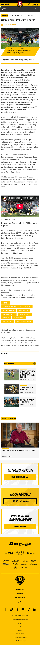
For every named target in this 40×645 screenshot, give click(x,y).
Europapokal (19, 318)
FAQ (20, 626)
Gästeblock (23, 310)
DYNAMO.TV (20, 589)
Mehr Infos (20, 526)
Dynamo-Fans (8, 310)
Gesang (6, 318)
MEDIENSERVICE (20, 597)
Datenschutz (20, 634)
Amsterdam (7, 322)
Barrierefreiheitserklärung (20, 619)
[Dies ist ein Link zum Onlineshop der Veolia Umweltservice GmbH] (33, 564)
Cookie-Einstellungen (20, 641)
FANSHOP (20, 593)
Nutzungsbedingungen (20, 637)
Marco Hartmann (24, 322)
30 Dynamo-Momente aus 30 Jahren (16, 307)
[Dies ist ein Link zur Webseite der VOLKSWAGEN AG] (15, 567)
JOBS (20, 602)
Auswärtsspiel (8, 314)
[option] (20, 440)
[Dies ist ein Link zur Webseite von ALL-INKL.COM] (20, 544)
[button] (29, 4)
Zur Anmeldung (20, 477)
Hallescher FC (25, 314)
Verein (5, 303)
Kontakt (20, 630)
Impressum (20, 623)
